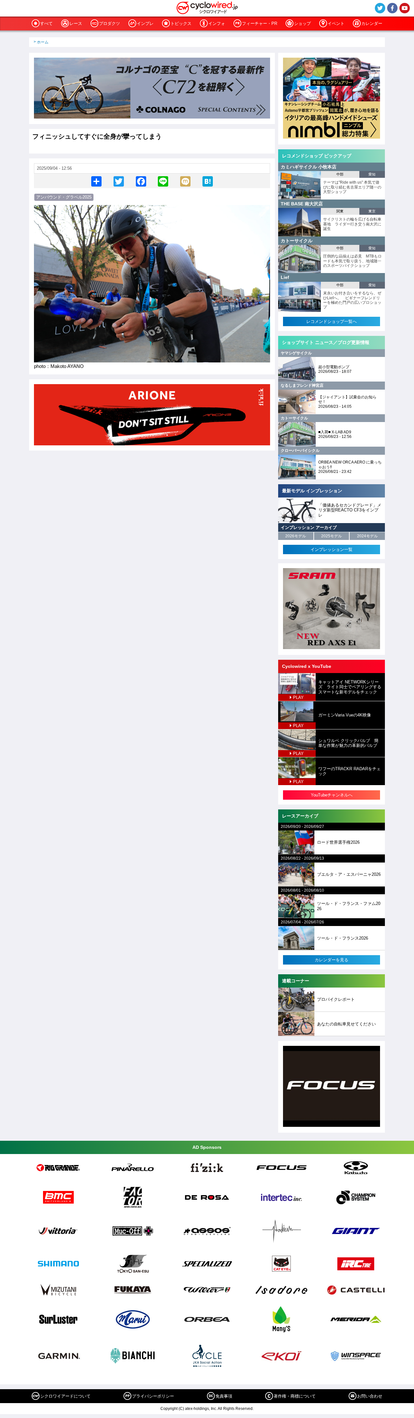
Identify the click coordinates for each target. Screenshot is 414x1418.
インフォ (216, 23)
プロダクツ (109, 23)
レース (76, 23)
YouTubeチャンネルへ (332, 795)
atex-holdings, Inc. (201, 1408)
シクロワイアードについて (65, 1396)
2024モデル (367, 536)
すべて (46, 23)
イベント (336, 23)
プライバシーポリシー (153, 1396)
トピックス (180, 23)
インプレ (145, 23)
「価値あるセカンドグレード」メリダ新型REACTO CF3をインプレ (349, 510)
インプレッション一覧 (331, 549)
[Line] (163, 181)
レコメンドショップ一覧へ (331, 321)
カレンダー (371, 23)
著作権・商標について (295, 1396)
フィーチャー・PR (259, 23)
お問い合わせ (369, 1396)
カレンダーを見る (331, 959)
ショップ (302, 23)
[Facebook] (141, 181)
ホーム (43, 42)
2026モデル (295, 536)
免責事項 (223, 1396)
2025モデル (331, 536)
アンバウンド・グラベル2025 (64, 197)
